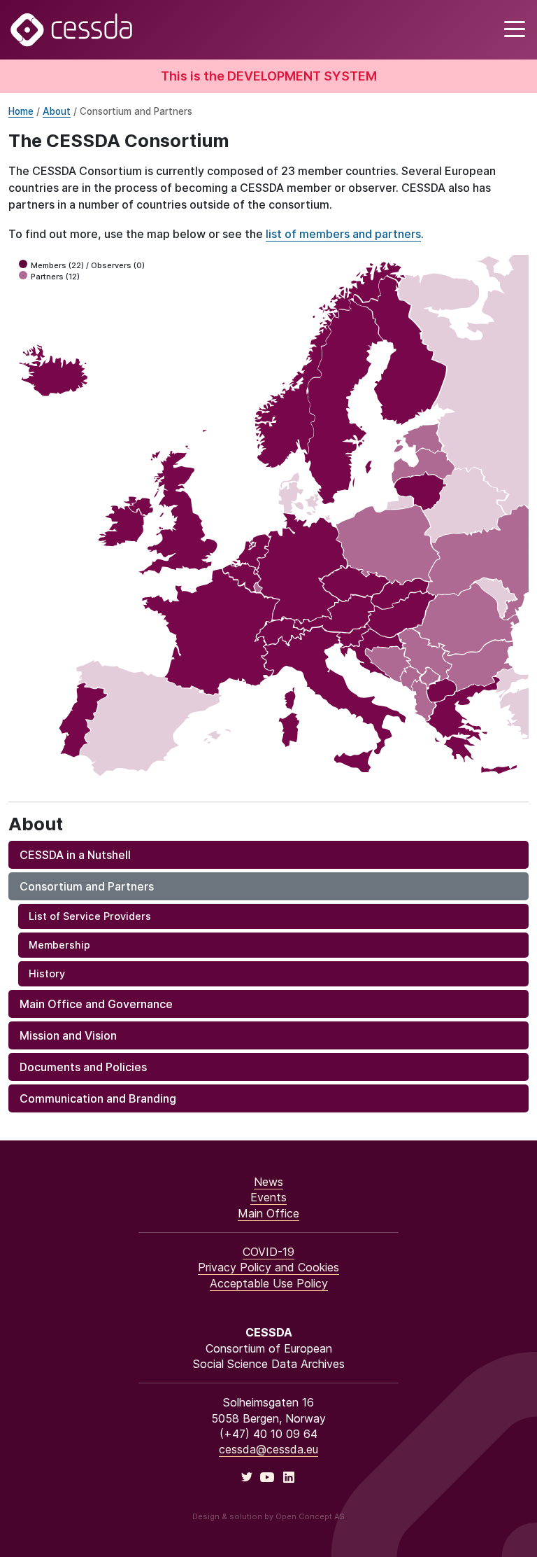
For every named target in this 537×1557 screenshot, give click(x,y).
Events (268, 1197)
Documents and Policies (83, 1067)
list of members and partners (343, 234)
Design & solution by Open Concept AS (268, 1516)
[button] (513, 30)
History (47, 973)
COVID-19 (268, 1252)
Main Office (268, 1213)
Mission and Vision (68, 1035)
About (57, 111)
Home (21, 111)
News (268, 1182)
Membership (59, 945)
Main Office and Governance (96, 1004)
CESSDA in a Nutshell (75, 855)
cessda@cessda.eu (268, 1449)
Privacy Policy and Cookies (268, 1267)
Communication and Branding (98, 1098)
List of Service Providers (90, 916)
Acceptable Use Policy (269, 1283)
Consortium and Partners (87, 886)
